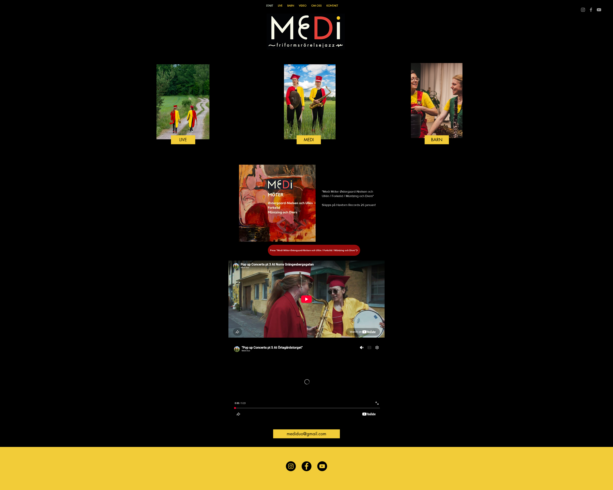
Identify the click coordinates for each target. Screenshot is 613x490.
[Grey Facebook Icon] (591, 9)
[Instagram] (291, 466)
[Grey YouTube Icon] (599, 9)
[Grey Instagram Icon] (583, 9)
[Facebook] (306, 466)
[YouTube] (322, 466)
